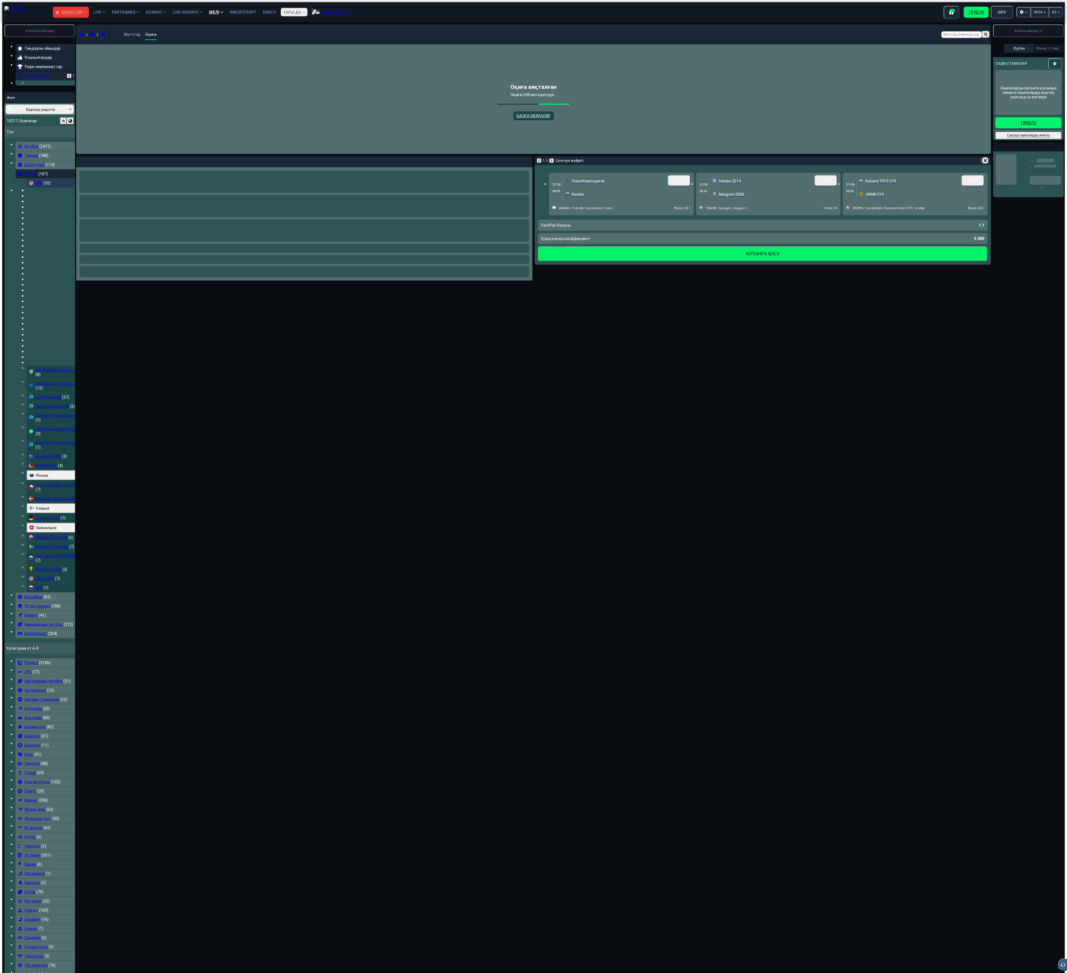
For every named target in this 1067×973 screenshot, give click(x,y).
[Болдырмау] (526, 160)
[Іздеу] (986, 34)
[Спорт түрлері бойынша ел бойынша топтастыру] (70, 155)
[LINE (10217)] (81, 34)
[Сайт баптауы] (1023, 12)
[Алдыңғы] (69, 76)
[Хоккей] (92, 34)
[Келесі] (95, 160)
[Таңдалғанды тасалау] (63, 155)
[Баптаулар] (1054, 63)
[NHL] (102, 34)
